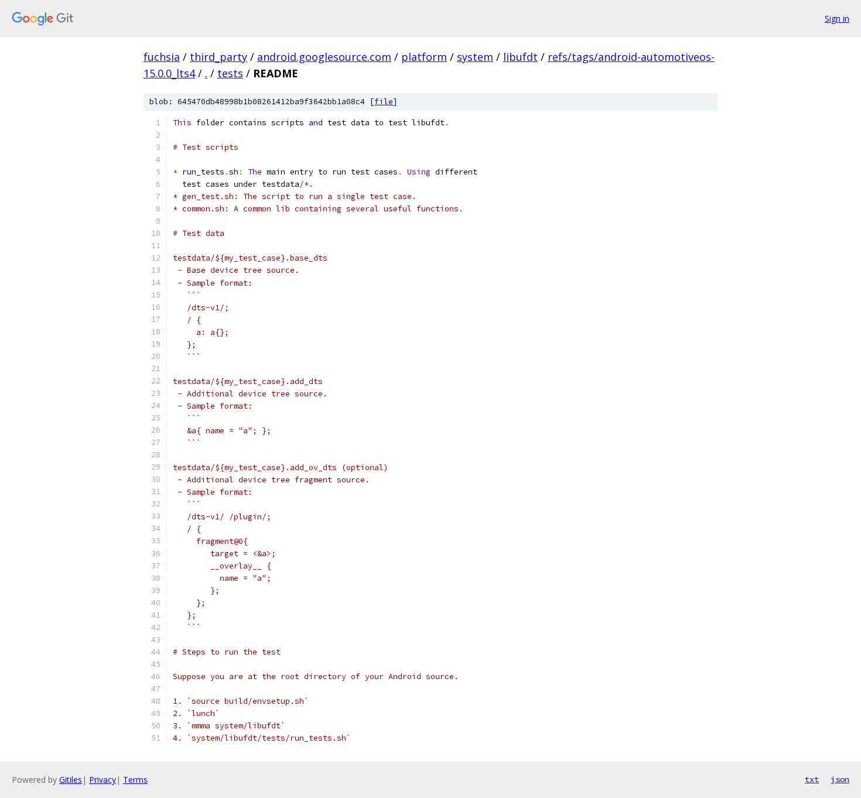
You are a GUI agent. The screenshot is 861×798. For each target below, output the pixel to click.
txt (812, 779)
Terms (135, 779)
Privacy (102, 779)
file (383, 102)
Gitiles (70, 779)
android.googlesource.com (324, 57)
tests (230, 73)
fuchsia (162, 57)
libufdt (520, 57)
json (840, 779)
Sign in (837, 18)
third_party (218, 57)
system (475, 57)
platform (424, 57)
